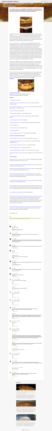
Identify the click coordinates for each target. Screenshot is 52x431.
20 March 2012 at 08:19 (15, 284)
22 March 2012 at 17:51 (15, 289)
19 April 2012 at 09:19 (15, 339)
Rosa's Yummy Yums (15, 279)
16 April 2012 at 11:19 (15, 326)
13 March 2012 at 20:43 (15, 265)
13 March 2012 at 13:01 (15, 258)
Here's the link (14, 338)
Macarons (18, 35)
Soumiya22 (13, 273)
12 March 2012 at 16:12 (15, 242)
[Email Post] (10, 217)
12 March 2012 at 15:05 (15, 230)
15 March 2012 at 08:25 (15, 276)
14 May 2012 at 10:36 (15, 369)
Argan (23, 106)
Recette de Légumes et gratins (16, 367)
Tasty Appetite (14, 330)
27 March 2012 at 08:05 (15, 297)
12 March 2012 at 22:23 (15, 248)
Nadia (13, 334)
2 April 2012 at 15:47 (15, 311)
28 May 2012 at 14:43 (15, 376)
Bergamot (13, 238)
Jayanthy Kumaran (15, 328)
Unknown (13, 372)
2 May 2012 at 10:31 (15, 350)
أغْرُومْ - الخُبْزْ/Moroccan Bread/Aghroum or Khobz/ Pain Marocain (25, 407)
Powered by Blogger (26, 429)
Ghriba (14, 35)
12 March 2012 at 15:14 (15, 236)
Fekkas (16, 35)
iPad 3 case (13, 348)
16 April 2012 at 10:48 (15, 318)
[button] (10, 13)
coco (12, 250)
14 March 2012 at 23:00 (15, 271)
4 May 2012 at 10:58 (15, 358)
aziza (13, 307)
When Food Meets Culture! (10, 1)
